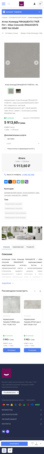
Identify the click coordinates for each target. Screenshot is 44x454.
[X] (10, 181)
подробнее (6, 283)
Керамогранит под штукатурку (15, 213)
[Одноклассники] (14, 181)
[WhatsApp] (22, 181)
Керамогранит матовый (13, 204)
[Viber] (26, 181)
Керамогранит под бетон (13, 208)
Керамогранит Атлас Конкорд (15, 217)
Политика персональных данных (13, 400)
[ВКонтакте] (6, 181)
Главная (4, 17)
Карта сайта (31, 400)
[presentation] (7, 62)
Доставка (10, 139)
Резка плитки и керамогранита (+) (21, 149)
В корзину (11, 350)
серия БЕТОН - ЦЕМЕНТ (19, 195)
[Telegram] (18, 181)
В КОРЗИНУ (14, 444)
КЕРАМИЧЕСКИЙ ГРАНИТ (18, 17)
